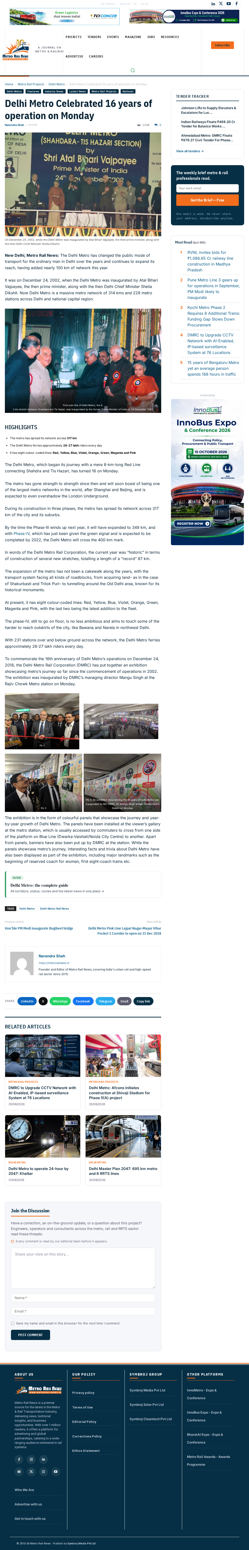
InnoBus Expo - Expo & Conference (204, 1416)
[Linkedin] (43, 1459)
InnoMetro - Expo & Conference (202, 1394)
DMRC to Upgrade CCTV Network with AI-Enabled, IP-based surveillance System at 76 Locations (210, 344)
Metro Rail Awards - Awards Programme (208, 1460)
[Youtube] (228, 4)
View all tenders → (190, 151)
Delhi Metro (57, 84)
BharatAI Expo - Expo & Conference (205, 1438)
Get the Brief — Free (207, 200)
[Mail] (19, 1471)
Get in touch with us (30, 1519)
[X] (31, 1471)
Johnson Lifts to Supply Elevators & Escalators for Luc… (208, 110)
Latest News (78, 91)
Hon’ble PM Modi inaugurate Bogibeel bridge (39, 928)
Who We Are (24, 1490)
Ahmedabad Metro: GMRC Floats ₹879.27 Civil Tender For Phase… (207, 137)
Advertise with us (28, 1504)
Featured (33, 91)
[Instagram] (31, 1459)
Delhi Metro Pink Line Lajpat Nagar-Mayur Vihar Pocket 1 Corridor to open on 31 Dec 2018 (124, 931)
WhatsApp (60, 1001)
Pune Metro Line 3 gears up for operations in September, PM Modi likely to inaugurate (213, 288)
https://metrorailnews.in (54, 963)
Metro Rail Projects (31, 84)
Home (9, 84)
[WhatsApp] (43, 1471)
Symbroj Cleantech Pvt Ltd (151, 1419)
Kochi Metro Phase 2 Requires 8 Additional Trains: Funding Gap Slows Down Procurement (213, 316)
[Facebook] (236, 4)
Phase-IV (21, 533)
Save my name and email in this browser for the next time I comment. (68, 1323)
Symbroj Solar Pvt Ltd (147, 1405)
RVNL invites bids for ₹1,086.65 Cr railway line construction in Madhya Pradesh (210, 261)
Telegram (105, 1001)
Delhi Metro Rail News (54, 908)
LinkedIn (27, 1001)
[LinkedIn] (213, 4)
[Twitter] (221, 4)
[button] (132, 70)
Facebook (83, 1001)
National (128, 91)
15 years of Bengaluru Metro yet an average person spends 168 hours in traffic (213, 368)
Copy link (143, 1001)
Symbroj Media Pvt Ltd (147, 1390)
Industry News (54, 91)
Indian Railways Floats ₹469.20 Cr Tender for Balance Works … (208, 124)
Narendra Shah (14, 125)
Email (124, 1001)
